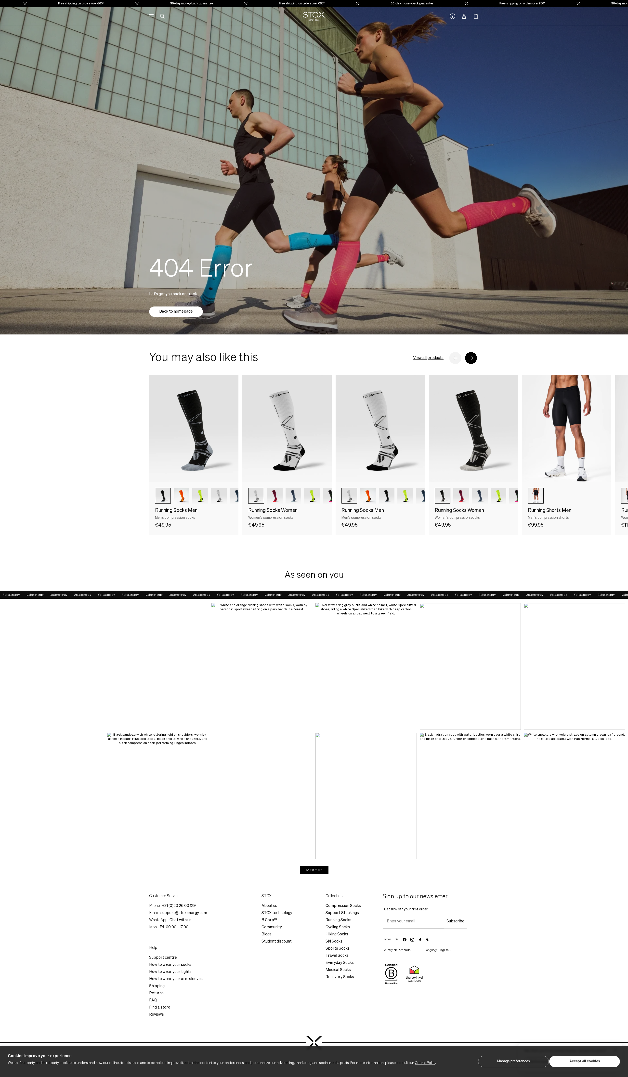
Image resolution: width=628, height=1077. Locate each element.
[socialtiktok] (420, 939)
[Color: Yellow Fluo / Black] (200, 496)
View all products (428, 358)
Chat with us (180, 920)
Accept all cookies (584, 1061)
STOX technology (277, 913)
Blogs (267, 934)
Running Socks (338, 920)
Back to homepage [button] (176, 312)
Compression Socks (343, 906)
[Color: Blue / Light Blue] (293, 496)
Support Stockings (342, 913)
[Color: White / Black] (256, 496)
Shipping (157, 986)
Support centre (163, 958)
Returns (156, 993)
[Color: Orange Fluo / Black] (181, 496)
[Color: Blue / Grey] (237, 496)
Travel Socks (337, 956)
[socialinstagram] (412, 940)
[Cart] (476, 16)
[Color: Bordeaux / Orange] (275, 496)
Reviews (156, 1015)
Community (272, 927)
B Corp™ (269, 920)
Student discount (277, 942)
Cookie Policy (425, 1063)
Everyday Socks (340, 963)
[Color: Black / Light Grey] (442, 496)
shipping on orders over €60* (44, 3)
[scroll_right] (226, 495)
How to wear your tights (170, 972)
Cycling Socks (338, 927)
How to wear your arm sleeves (176, 979)
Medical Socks (338, 970)
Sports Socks (338, 949)
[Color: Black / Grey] (163, 496)
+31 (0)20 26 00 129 (179, 906)
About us (269, 906)
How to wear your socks (170, 965)
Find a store (159, 1008)
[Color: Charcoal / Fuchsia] (331, 496)
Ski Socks (334, 942)
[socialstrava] (427, 940)
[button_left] (455, 358)
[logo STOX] (314, 16)
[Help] (452, 16)
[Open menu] (151, 16)
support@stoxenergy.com (183, 913)
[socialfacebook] (404, 940)
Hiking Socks (337, 934)
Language (431, 950)
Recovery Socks (340, 977)
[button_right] (471, 358)
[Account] (464, 16)
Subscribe (455, 921)
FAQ (153, 1000)
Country (388, 950)
